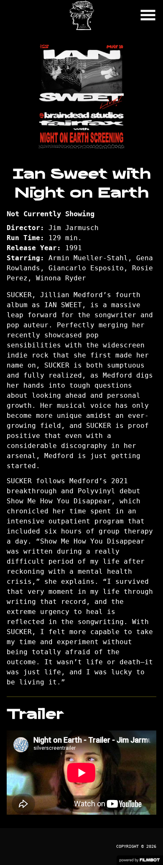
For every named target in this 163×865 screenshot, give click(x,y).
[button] (148, 15)
